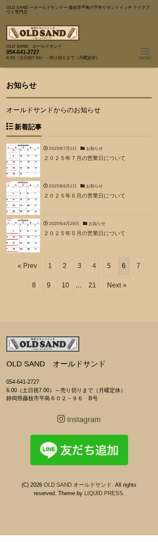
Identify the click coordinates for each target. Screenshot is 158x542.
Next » (116, 285)
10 (65, 285)
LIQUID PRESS (103, 493)
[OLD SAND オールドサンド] (42, 32)
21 (92, 285)
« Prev (27, 265)
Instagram (83, 419)
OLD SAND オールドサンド (78, 485)
